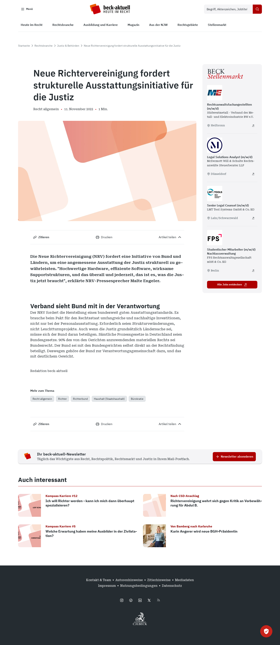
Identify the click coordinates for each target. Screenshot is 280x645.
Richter (62, 399)
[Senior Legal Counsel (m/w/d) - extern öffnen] (253, 218)
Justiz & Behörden (68, 45)
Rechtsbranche (43, 45)
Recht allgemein (42, 399)
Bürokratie (137, 399)
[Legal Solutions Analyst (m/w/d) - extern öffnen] (253, 174)
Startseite (24, 45)
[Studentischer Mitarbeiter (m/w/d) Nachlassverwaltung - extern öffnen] (253, 270)
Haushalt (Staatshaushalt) (109, 399)
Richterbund (80, 399)
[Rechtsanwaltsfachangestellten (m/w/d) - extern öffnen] (253, 125)
